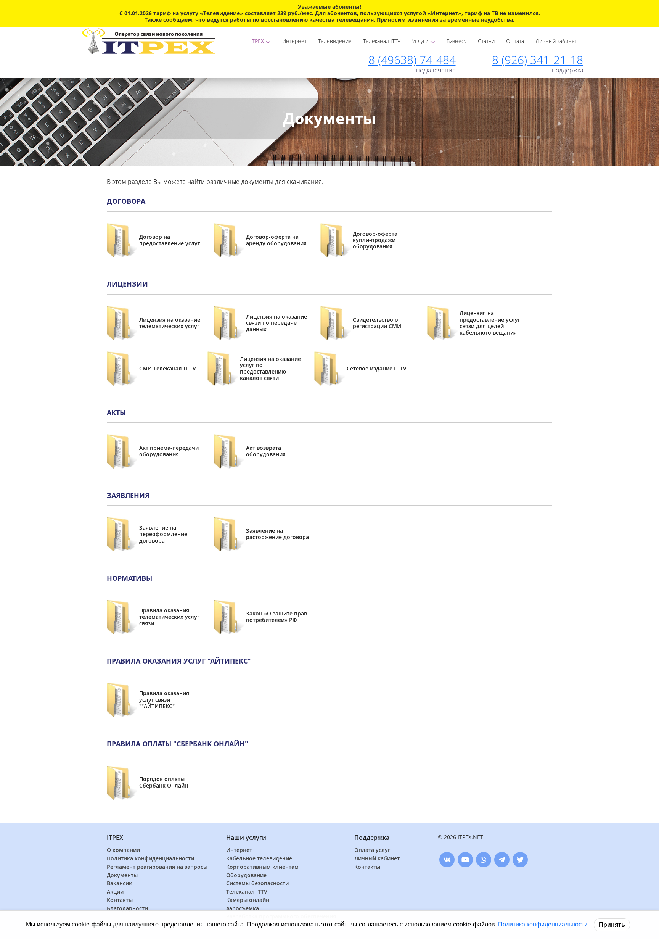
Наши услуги (246, 837)
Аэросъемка (242, 908)
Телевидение (335, 41)
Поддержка (371, 837)
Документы (122, 875)
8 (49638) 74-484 (412, 60)
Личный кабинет (556, 41)
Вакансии (119, 883)
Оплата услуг (372, 850)
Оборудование (246, 875)
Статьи (486, 41)
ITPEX (257, 41)
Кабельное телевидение (259, 858)
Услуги (420, 41)
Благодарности (127, 908)
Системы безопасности (257, 883)
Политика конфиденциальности (150, 858)
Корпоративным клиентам (262, 867)
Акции (115, 892)
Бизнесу (456, 41)
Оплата (515, 41)
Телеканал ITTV (381, 41)
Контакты (120, 900)
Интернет (294, 41)
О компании (123, 850)
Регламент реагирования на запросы (157, 867)
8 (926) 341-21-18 (537, 60)
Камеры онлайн (247, 900)
